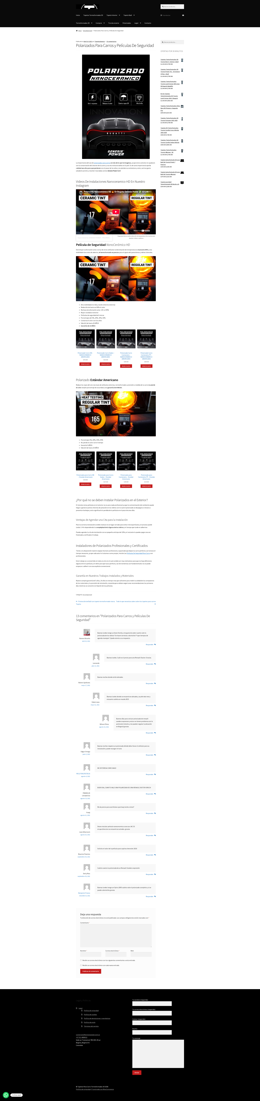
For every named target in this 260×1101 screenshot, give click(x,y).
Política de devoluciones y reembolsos (97, 1018)
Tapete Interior (112, 15)
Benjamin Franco (84, 893)
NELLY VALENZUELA (83, 774)
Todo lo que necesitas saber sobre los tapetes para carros (136, 601)
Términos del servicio (91, 1026)
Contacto (148, 23)
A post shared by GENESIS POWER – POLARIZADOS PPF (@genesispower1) (103, 238)
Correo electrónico (112, 951)
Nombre (83, 951)
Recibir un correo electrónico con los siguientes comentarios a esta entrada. (108, 960)
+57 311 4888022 (81, 1037)
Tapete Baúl (128, 15)
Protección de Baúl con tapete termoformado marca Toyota (95, 602)
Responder (149, 644)
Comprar (99, 23)
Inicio (78, 15)
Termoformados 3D (83, 23)
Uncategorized (87, 31)
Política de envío (89, 1022)
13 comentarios (111, 41)
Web (132, 951)
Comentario (85, 923)
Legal (136, 23)
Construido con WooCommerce (103, 1089)
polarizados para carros (102, 163)
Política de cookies (90, 1014)
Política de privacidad (91, 1011)
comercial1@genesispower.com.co (88, 1035)
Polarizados (127, 23)
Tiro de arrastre (113, 23)
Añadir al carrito (85, 364)
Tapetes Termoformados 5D (93, 15)
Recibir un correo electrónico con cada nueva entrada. (100, 965)
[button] (6, 1095)
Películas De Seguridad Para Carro (138, 553)
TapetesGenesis (100, 41)
